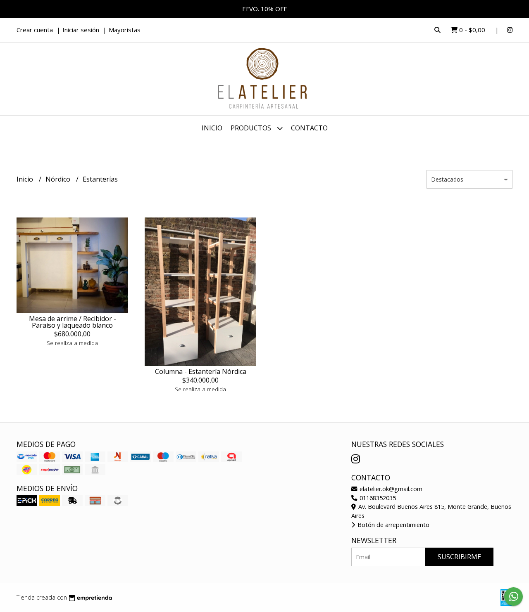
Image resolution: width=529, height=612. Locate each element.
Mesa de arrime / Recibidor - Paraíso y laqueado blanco (72, 322)
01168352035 (377, 498)
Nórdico (58, 179)
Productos (252, 127)
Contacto (309, 127)
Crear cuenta (35, 30)
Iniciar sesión (80, 30)
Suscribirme (459, 556)
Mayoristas (125, 30)
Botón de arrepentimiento (392, 525)
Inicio (212, 127)
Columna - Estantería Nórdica (200, 371)
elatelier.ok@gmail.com (390, 489)
